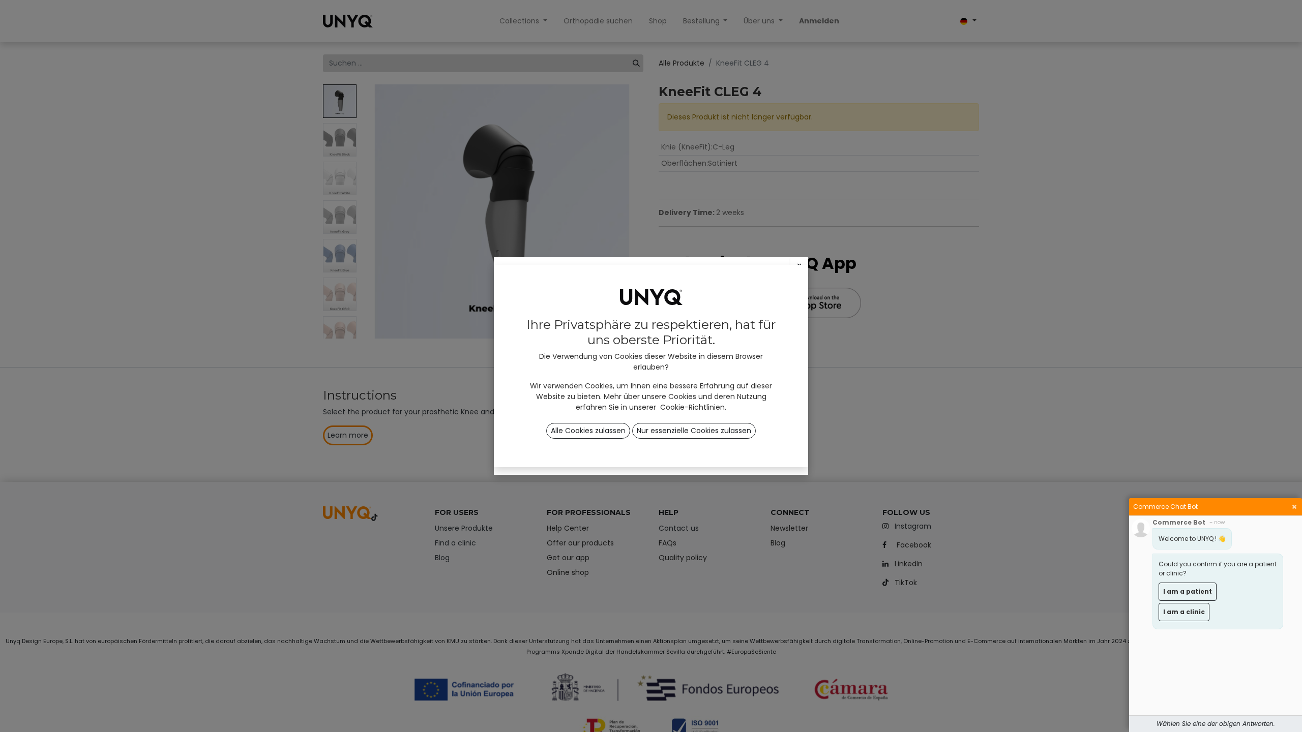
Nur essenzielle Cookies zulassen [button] (694, 430)
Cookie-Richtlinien (692, 407)
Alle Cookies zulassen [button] (588, 430)
